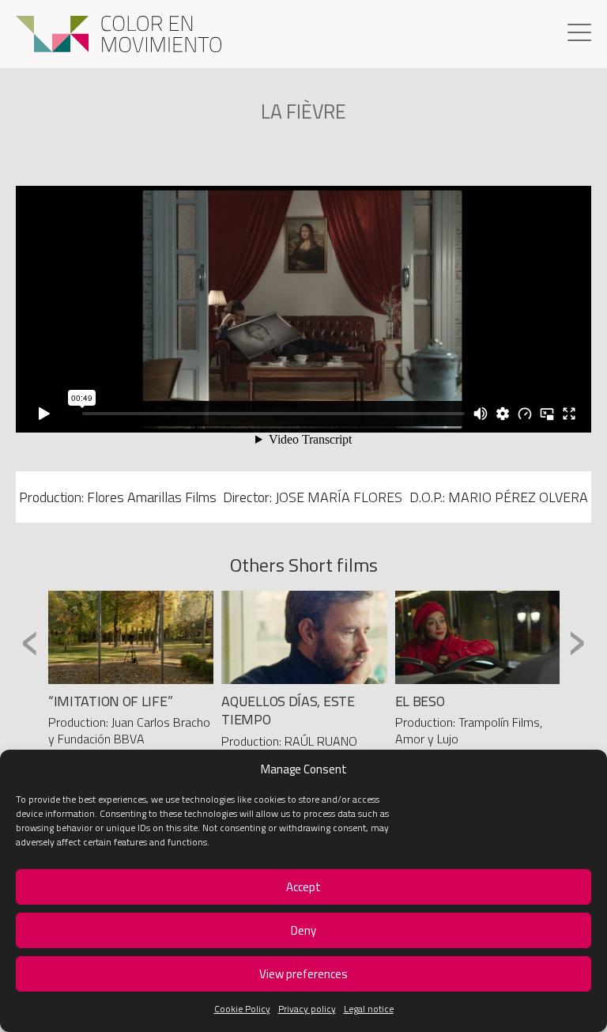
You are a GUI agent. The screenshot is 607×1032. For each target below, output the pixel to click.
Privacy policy (307, 1008)
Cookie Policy (242, 1008)
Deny (303, 930)
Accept (303, 887)
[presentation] (30, 641)
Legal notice (369, 1008)
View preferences (303, 974)
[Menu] (579, 34)
